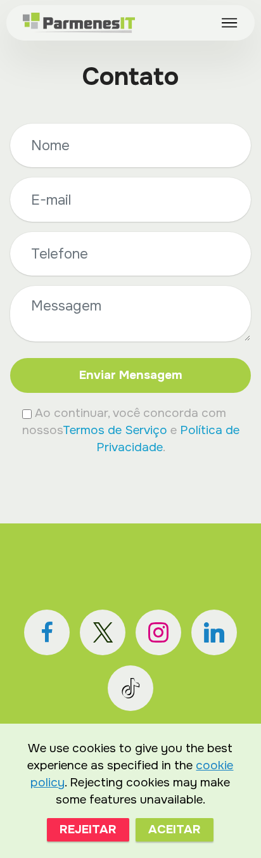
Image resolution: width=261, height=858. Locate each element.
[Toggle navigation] (230, 23)
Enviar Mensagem (130, 375)
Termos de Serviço (115, 430)
